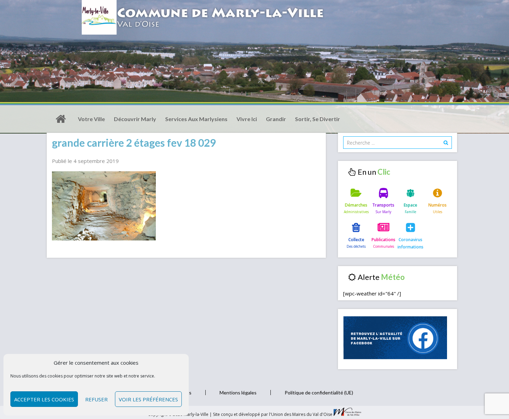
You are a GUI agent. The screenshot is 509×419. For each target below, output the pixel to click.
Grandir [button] (276, 119)
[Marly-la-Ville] (60, 119)
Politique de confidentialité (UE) (319, 392)
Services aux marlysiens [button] (196, 119)
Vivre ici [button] (246, 119)
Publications (383, 240)
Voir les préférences (148, 399)
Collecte (356, 240)
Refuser (96, 399)
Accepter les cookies (44, 399)
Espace (410, 205)
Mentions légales (238, 392)
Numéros (437, 205)
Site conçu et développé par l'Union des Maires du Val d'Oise (272, 414)
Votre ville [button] (91, 119)
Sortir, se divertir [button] (317, 119)
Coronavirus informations (410, 243)
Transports (383, 205)
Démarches (356, 205)
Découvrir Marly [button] (135, 119)
